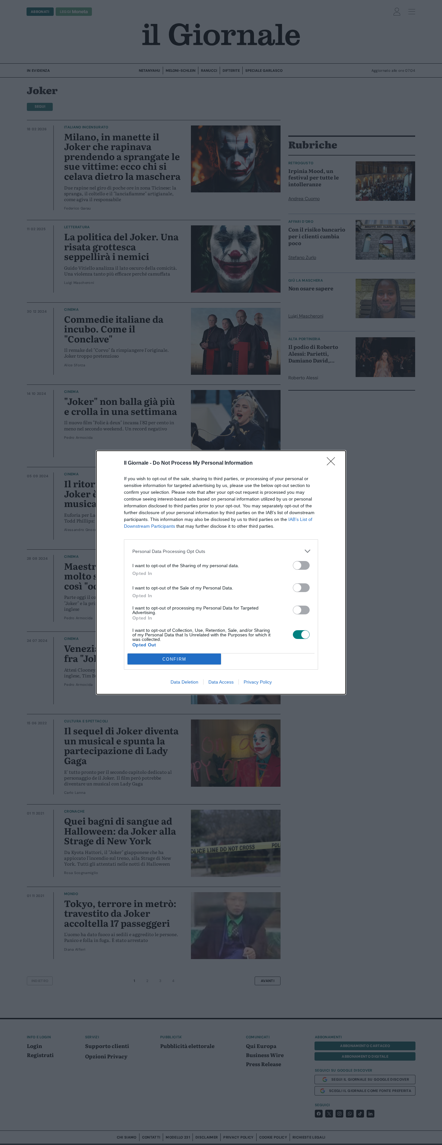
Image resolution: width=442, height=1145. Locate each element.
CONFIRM (174, 659)
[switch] (301, 565)
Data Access (221, 682)
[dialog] (221, 572)
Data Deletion (184, 682)
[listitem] (221, 551)
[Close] (333, 463)
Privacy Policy (258, 682)
